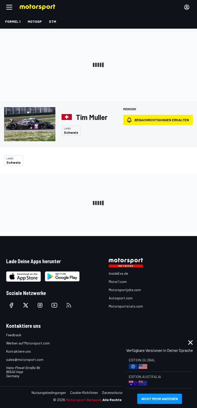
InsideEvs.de (118, 273)
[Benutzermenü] (187, 7)
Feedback (13, 335)
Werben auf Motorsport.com (28, 343)
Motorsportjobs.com (125, 290)
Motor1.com (118, 281)
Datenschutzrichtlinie (118, 392)
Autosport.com (121, 298)
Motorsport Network (84, 399)
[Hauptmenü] (9, 7)
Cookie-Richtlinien (84, 392)
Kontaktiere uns (18, 351)
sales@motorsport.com (24, 359)
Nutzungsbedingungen (49, 392)
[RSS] (69, 305)
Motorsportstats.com (126, 306)
